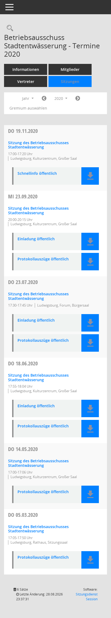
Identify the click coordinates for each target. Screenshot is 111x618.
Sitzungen (70, 81)
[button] (90, 176)
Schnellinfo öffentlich (37, 173)
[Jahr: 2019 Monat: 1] (44, 98)
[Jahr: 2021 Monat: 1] (77, 98)
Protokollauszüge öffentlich (43, 259)
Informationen (25, 69)
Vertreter (25, 81)
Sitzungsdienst (87, 596)
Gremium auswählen (28, 108)
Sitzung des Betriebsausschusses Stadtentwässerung (38, 145)
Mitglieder (70, 69)
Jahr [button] (26, 98)
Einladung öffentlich (36, 239)
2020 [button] (59, 98)
